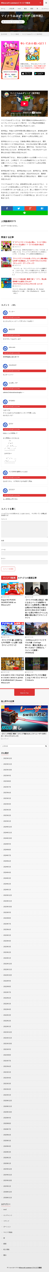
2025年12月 (7, 758)
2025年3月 (7, 810)
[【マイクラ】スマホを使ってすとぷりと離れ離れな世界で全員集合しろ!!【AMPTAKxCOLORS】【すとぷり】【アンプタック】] (6, 262)
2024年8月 (7, 849)
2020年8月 (7, 1123)
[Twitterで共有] (19, 208)
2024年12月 (7, 827)
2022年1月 (7, 1026)
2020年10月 (7, 1112)
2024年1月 (7, 889)
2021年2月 (7, 1089)
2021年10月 (7, 1043)
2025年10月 (7, 770)
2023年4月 (7, 941)
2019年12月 (7, 1169)
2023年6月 (7, 929)
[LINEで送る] (24, 213)
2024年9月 (7, 844)
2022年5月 (7, 1004)
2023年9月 (7, 912)
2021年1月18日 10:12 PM (12, 317)
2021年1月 (7, 1095)
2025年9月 (7, 775)
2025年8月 (7, 781)
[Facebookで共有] (7, 208)
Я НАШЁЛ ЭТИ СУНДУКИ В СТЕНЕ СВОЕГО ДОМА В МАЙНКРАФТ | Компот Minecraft (12, 679)
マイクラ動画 (18, 21)
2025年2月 (7, 815)
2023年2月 (7, 952)
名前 (2, 540)
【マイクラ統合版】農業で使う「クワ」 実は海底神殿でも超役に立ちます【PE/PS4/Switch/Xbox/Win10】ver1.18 (29, 281)
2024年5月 (7, 867)
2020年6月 (7, 1135)
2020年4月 (7, 1146)
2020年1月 (7, 1163)
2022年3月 (7, 1015)
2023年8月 (7, 918)
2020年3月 (7, 1152)
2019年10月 (7, 1180)
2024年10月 (7, 838)
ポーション (7, 1226)
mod (19, 8)
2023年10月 (7, 907)
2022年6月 (7, 998)
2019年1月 (7, 1186)
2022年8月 (7, 986)
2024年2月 (7, 884)
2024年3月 (7, 878)
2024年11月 (7, 832)
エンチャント (7, 1215)
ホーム (3, 8)
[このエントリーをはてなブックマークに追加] (42, 208)
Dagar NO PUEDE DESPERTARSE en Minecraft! (8, 602)
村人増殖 (6, 1249)
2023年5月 (7, 935)
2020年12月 (7, 1100)
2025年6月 (7, 792)
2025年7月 (7, 787)
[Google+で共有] (30, 208)
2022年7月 (7, 992)
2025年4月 (7, 804)
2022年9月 (7, 981)
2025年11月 (7, 764)
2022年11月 (7, 969)
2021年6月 (7, 1066)
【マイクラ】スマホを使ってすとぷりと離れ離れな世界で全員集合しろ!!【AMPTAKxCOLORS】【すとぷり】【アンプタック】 (30, 260)
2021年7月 (7, 1061)
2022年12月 (7, 964)
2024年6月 (7, 861)
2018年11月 (7, 1197)
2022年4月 (7, 1009)
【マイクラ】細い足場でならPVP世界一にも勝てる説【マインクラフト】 (11, 642)
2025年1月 (7, 821)
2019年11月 (7, 1175)
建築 (31, 8)
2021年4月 (7, 1078)
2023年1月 (7, 958)
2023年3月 (7, 947)
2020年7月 (7, 1129)
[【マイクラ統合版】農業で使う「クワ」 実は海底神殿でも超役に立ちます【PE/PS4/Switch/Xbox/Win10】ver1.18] (6, 283)
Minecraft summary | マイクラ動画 (30, 1267)
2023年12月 (7, 895)
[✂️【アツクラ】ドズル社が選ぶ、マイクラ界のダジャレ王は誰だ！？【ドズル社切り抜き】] (6, 246)
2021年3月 (7, 1083)
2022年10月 (7, 975)
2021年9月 (7, 1049)
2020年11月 (7, 1106)
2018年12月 (7, 1192)
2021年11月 (7, 1038)
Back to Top (25, 693)
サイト (3, 558)
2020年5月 (7, 1140)
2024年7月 (7, 855)
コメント (4, 519)
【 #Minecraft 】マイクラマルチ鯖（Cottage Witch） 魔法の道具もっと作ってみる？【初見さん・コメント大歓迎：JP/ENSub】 (36, 646)
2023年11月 (7, 901)
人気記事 (11, 8)
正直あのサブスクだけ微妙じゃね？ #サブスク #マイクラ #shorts (36, 677)
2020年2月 (7, 1157)
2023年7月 (7, 924)
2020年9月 (7, 1118)
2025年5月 (7, 798)
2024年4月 (7, 872)
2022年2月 (7, 1021)
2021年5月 (7, 1072)
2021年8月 (7, 1055)
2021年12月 (7, 1032)
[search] (46, 746)
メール (3, 549)
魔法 (25, 8)
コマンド (6, 738)
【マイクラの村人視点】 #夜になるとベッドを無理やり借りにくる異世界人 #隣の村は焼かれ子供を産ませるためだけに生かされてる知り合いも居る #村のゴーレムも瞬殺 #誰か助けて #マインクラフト (36, 609)
